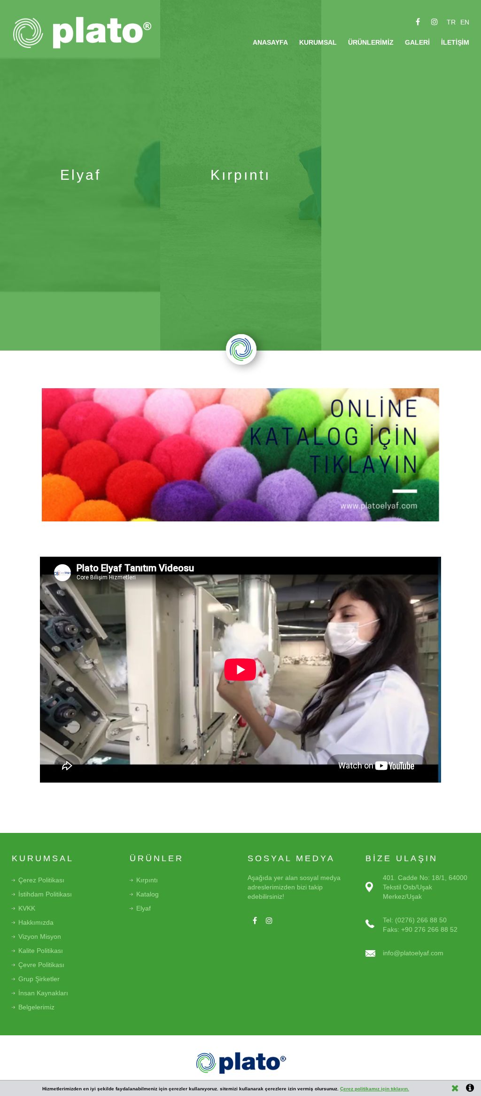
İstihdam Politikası (45, 894)
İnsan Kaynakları (43, 993)
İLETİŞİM (455, 42)
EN (464, 22)
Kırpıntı (147, 880)
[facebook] (418, 21)
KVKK (26, 908)
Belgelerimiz (36, 1007)
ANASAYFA (270, 42)
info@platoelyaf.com (413, 953)
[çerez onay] (455, 1088)
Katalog (147, 894)
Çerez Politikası (41, 880)
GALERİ (417, 42)
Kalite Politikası (40, 950)
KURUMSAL (318, 42)
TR (451, 22)
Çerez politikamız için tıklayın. (374, 1088)
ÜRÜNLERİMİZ (371, 42)
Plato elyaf (85, 32)
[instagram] (434, 21)
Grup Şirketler (39, 979)
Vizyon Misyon (39, 936)
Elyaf (143, 908)
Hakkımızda (36, 922)
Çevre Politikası (41, 964)
